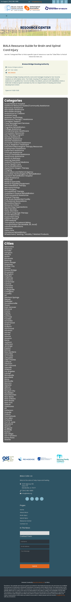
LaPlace (7, 361)
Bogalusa (8, 264)
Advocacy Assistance (13, 107)
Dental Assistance (12, 137)
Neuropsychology (12, 187)
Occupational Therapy (14, 191)
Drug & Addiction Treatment (16, 144)
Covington (9, 291)
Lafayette (8, 358)
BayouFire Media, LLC (39, 582)
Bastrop (7, 260)
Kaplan (7, 348)
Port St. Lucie (9, 422)
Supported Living (11, 217)
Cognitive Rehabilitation (14, 127)
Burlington (8, 274)
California (8, 278)
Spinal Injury (24, 518)
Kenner (7, 350)
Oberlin (7, 404)
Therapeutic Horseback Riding (17, 222)
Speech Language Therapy (16, 213)
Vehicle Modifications (13, 226)
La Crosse (8, 356)
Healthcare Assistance (14, 156)
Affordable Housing (12, 111)
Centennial (9, 282)
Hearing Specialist (12, 160)
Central (7, 284)
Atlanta (7, 254)
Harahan (8, 330)
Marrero (8, 383)
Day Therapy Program (14, 135)
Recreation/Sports (12, 203)
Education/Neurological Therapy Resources (23, 146)
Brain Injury (23, 515)
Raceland (8, 424)
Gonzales (8, 321)
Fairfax (7, 313)
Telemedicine (10, 220)
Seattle (7, 439)
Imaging (8, 170)
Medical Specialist (12, 181)
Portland (8, 420)
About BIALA (24, 512)
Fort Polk (8, 317)
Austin (7, 256)
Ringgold (8, 428)
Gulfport (8, 326)
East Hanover (10, 307)
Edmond (8, 309)
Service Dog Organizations (15, 207)
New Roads (9, 400)
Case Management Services (16, 123)
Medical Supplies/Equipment (17, 183)
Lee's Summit (10, 365)
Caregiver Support (12, 121)
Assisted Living (10, 115)
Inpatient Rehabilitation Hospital (18, 176)
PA (5, 408)
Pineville (7, 412)
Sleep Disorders (11, 211)
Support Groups (11, 218)
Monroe (7, 389)
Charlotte (8, 285)
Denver (7, 299)
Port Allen (8, 418)
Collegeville (9, 289)
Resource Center (11, 205)
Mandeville (9, 375)
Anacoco (8, 249)
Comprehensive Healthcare (16, 131)
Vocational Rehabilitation (15, 232)
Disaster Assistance (13, 140)
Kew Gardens (10, 352)
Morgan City (9, 391)
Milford (7, 387)
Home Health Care (12, 164)
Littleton (7, 369)
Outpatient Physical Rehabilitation (19, 193)
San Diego (8, 433)
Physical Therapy (11, 197)
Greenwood (9, 323)
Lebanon (8, 363)
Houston (8, 338)
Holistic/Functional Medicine (16, 162)
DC (5, 295)
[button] (6, 16)
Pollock (7, 414)
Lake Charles (10, 359)
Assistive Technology (13, 117)
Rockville (8, 430)
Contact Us (24, 524)
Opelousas (9, 406)
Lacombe (8, 354)
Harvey (7, 332)
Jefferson (8, 344)
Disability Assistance (13, 139)
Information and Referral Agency (18, 172)
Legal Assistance (11, 178)
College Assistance (12, 129)
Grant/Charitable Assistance (17, 154)
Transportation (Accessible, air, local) (20, 224)
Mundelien (9, 393)
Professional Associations (15, 201)
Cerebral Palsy (10, 125)
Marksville (8, 381)
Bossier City (9, 266)
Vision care (9, 230)
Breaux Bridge (10, 270)
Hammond (9, 328)
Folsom (7, 315)
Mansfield (8, 377)
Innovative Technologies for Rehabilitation (22, 174)
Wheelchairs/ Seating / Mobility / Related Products (26, 234)
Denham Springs (11, 297)
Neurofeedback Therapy (15, 185)
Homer (7, 334)
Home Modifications (13, 166)
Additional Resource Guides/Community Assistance (26, 105)
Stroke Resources (12, 215)
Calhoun (8, 276)
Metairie (8, 385)
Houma (7, 336)
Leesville (8, 367)
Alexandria (9, 247)
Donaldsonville (10, 303)
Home (22, 510)
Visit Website (11, 72)
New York (8, 402)
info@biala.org (37, 2)
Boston (7, 268)
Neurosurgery (10, 189)
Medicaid (8, 179)
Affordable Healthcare (14, 109)
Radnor (7, 426)
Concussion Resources (14, 133)
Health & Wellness (12, 158)
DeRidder (8, 301)
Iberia (6, 340)
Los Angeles (9, 371)
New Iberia (9, 397)
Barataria (8, 258)
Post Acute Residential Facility (17, 199)
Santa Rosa (9, 437)
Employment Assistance (15, 148)
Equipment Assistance (14, 150)
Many (6, 379)
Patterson (8, 410)
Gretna (7, 324)
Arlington (8, 252)
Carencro (8, 280)
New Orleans (10, 398)
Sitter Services (10, 209)
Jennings (8, 346)
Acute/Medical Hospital (14, 104)
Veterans (8, 228)
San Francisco (10, 435)
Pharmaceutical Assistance (16, 195)
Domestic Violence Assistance (17, 142)
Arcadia (7, 250)
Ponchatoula (10, 416)
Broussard (8, 272)
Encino (7, 311)
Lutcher (7, 373)
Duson (7, 305)
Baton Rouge (10, 262)
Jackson (8, 342)
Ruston (7, 432)
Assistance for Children (14, 113)
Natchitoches (10, 395)
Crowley (8, 293)
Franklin (7, 319)
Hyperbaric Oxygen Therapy (16, 168)
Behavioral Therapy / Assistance (18, 119)
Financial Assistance (13, 152)
